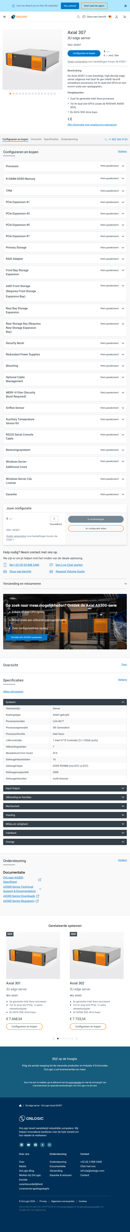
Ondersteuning (69, 139)
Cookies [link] (83, 1201)
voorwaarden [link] (74, 1082)
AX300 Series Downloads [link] (19, 896)
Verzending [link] (56, 1171)
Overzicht (36, 139)
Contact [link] (84, 1175)
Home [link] (20, 1106)
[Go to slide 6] (72, 1038)
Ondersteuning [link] (58, 1162)
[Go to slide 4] (66, 1038)
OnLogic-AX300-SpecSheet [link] (13, 880)
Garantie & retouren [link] (61, 1175)
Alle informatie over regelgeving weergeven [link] (92, 125)
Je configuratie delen (95, 528)
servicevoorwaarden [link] (89, 1206)
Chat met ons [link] (87, 1166)
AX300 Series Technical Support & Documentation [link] (19, 889)
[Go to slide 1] (58, 1038)
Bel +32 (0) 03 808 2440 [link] (24, 565)
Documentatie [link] (58, 1166)
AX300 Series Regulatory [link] (19, 901)
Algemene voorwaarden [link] (63, 1201)
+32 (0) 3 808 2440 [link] (91, 1162)
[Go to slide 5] (69, 1038)
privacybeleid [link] (66, 1206)
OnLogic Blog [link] (26, 1171)
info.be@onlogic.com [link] (92, 1171)
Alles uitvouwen (13, 692)
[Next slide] (76, 1038)
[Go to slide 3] (63, 1038)
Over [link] (21, 1162)
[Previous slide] (53, 1038)
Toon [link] (124, 664)
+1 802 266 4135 (117, 139)
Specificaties (51, 139)
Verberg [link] (122, 151)
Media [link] (22, 1166)
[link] (19, 17)
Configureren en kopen (15, 139)
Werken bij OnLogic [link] (30, 1175)
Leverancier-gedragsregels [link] (34, 1189)
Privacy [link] (43, 1201)
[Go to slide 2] (61, 1038)
